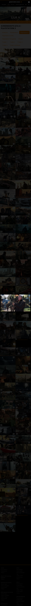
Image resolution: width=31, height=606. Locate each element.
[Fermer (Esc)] (29, 2)
